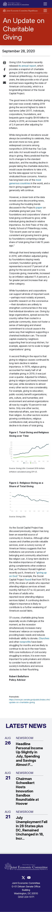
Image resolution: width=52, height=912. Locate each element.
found (28, 579)
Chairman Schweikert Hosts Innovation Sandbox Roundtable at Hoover (27, 791)
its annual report (27, 65)
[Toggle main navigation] (45, 4)
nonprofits (25, 641)
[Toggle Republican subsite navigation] (45, 10)
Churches (44, 638)
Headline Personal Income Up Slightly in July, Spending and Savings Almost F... (29, 754)
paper (39, 207)
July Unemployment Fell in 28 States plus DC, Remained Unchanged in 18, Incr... (31, 828)
